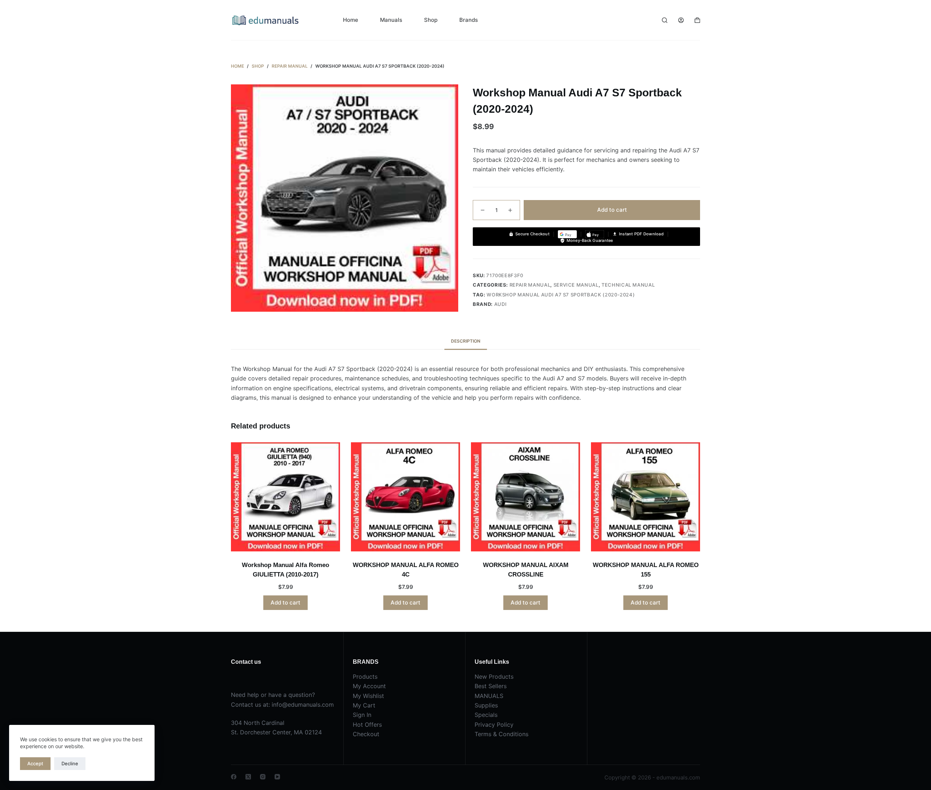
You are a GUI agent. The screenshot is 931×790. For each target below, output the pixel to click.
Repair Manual (530, 285)
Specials (486, 714)
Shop (430, 19)
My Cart (364, 705)
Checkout (366, 734)
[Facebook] (233, 776)
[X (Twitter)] (248, 776)
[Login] (681, 20)
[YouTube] (277, 776)
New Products (494, 676)
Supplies (486, 705)
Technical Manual (628, 285)
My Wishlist (368, 695)
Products (365, 676)
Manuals (391, 19)
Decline (69, 763)
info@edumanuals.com (303, 704)
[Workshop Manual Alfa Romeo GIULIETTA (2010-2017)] (285, 496)
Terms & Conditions (501, 734)
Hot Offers (367, 724)
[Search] (664, 20)
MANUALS (489, 695)
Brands (468, 19)
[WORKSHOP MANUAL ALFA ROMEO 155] (645, 496)
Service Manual (576, 285)
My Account (369, 686)
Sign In (362, 714)
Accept (35, 763)
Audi (500, 304)
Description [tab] (465, 341)
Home (350, 19)
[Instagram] (262, 776)
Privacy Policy (494, 724)
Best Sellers (491, 686)
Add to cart (612, 209)
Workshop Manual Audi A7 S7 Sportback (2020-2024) (561, 295)
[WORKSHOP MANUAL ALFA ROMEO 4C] (405, 496)
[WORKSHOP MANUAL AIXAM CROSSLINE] (525, 496)
